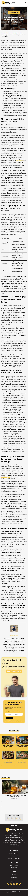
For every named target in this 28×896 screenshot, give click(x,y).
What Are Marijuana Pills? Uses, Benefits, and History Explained (22, 760)
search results (20, 160)
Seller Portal (14, 856)
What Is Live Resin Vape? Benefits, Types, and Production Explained (8, 746)
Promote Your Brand (14, 858)
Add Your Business (14, 854)
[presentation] (8, 740)
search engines (5, 477)
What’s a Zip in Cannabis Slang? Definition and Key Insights (22, 746)
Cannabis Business (14, 12)
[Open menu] (25, 3)
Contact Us (14, 868)
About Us (14, 875)
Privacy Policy (14, 865)
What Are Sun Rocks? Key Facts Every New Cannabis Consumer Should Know (8, 760)
